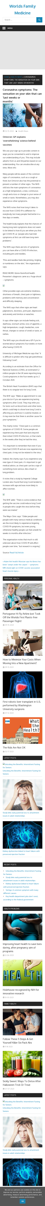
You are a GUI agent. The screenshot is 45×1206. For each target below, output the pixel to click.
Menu (10, 28)
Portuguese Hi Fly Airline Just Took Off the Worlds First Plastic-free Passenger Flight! (21, 617)
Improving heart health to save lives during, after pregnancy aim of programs (22, 947)
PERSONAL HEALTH (11, 578)
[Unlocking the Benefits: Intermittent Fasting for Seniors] (22, 767)
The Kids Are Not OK (14, 747)
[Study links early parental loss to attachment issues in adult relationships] (22, 809)
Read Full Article (17, 552)
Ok (22, 1201)
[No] (42, 1196)
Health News (16, 77)
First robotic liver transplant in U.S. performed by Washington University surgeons (22, 705)
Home (6, 77)
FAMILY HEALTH (10, 1004)
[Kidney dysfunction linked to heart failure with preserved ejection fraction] (22, 848)
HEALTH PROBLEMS (11, 909)
